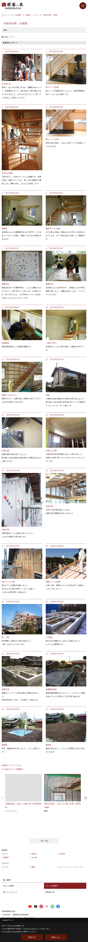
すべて (6, 854)
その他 (34, 857)
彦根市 (6, 857)
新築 (33, 867)
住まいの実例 (8, 885)
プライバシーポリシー (30, 929)
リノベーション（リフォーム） (72, 867)
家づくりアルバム (10, 892)
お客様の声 (49, 892)
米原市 (62, 854)
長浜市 (34, 854)
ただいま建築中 (51, 885)
